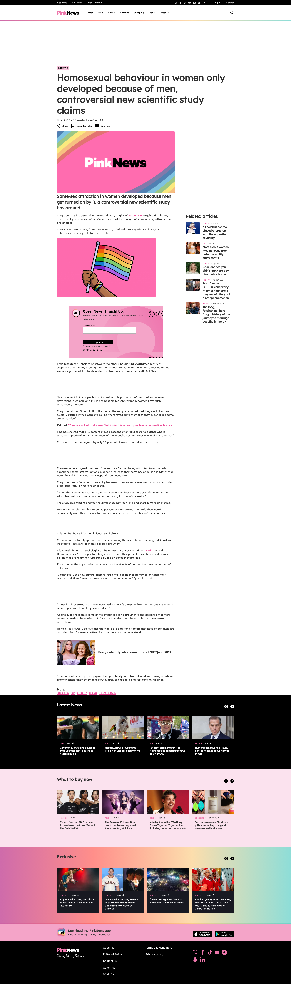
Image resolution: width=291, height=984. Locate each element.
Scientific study (107, 692)
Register (229, 2)
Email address (93, 325)
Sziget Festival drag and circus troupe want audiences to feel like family (77, 902)
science (93, 692)
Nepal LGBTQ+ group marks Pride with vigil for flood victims (122, 749)
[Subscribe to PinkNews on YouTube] (217, 953)
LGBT (73, 692)
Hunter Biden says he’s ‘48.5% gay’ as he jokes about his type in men (212, 750)
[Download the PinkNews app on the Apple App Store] (202, 934)
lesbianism (135, 215)
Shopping (139, 12)
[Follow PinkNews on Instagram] (224, 953)
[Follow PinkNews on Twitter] (195, 953)
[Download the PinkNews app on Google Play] (224, 934)
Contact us (110, 960)
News (100, 12)
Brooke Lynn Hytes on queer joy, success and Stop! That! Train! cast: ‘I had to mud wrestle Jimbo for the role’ (213, 904)
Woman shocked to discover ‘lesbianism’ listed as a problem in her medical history (120, 425)
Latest (89, 12)
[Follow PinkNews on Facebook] (202, 953)
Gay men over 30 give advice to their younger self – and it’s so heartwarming (77, 750)
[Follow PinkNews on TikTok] (209, 953)
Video (152, 12)
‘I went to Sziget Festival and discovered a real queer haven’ (167, 901)
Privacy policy (154, 954)
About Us (62, 2)
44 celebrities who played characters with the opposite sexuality (215, 232)
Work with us (94, 2)
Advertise (77, 2)
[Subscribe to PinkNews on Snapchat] (195, 960)
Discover (164, 12)
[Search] (232, 13)
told (148, 550)
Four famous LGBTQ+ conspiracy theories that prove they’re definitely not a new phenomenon (216, 291)
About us (108, 947)
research (82, 692)
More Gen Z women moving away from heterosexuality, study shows (216, 252)
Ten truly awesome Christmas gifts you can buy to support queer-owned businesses (211, 825)
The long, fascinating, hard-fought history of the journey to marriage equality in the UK (216, 314)
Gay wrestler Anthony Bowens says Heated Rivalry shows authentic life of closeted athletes (121, 904)
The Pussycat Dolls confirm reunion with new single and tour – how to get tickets (120, 825)
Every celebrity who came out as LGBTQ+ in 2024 (134, 652)
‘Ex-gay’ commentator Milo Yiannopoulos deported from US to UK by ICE (167, 750)
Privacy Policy (94, 349)
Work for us (110, 974)
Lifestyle (124, 12)
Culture (111, 12)
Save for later (84, 125)
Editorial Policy (112, 954)
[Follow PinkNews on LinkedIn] (204, 3)
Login (217, 2)
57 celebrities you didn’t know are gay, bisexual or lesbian (216, 270)
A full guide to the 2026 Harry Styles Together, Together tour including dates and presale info (168, 825)
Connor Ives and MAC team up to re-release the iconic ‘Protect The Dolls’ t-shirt (77, 825)
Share (65, 125)
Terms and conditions (159, 947)
